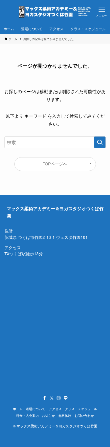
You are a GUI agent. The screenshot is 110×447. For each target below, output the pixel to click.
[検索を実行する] (100, 142)
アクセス (55, 408)
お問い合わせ (84, 415)
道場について (35, 408)
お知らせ (48, 415)
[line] (65, 398)
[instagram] (58, 398)
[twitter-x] (51, 398)
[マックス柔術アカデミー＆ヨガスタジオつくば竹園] (55, 11)
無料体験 (64, 415)
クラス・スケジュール (81, 408)
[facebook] (44, 398)
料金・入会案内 (27, 415)
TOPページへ (55, 164)
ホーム (18, 408)
